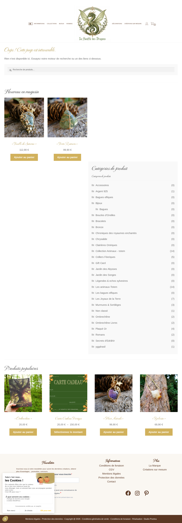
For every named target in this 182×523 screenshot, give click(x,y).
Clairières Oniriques (106, 245)
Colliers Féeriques (105, 257)
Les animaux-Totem (106, 287)
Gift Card (101, 263)
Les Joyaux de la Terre (108, 298)
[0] (152, 24)
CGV (111, 469)
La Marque (155, 465)
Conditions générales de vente (95, 519)
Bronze (99, 227)
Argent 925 (102, 191)
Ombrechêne (103, 316)
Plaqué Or (101, 328)
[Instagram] (137, 495)
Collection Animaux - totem (110, 251)
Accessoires (102, 185)
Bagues (104, 209)
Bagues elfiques (104, 197)
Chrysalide (101, 239)
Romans (69, 23)
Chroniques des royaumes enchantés (116, 233)
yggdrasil (100, 346)
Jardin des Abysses (106, 269)
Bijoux (61, 23)
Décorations (117, 23)
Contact (111, 481)
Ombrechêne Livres (106, 322)
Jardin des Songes (106, 275)
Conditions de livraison (111, 465)
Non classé (102, 310)
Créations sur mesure (133, 23)
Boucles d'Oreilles (105, 215)
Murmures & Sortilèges (108, 305)
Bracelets (101, 221)
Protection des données (111, 477)
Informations (39, 23)
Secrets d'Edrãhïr (105, 340)
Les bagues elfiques (106, 293)
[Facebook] (128, 495)
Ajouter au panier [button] (24, 157)
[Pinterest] (146, 495)
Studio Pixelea (150, 519)
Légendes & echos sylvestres (112, 281)
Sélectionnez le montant (68, 432)
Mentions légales (111, 473)
